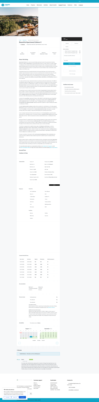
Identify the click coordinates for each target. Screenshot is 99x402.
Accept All (22, 397)
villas (51, 147)
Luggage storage (53, 385)
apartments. (55, 147)
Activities (46, 4)
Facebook (45, 146)
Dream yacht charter (54, 388)
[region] (15, 394)
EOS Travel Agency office (25, 147)
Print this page (72, 73)
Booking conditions (37, 385)
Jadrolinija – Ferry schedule (55, 389)
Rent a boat (39, 4)
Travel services (53, 384)
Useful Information (53, 382)
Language (81, 4)
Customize (7, 397)
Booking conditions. (51, 307)
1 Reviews (23, 44)
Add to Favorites (72, 70)
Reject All (15, 397)
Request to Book (72, 63)
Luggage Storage (62, 4)
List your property (37, 386)
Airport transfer (53, 4)
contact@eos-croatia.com (74, 389)
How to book (36, 388)
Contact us (70, 4)
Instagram (50, 146)
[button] (80, 1)
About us (35, 382)
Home (28, 4)
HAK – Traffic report (54, 386)
